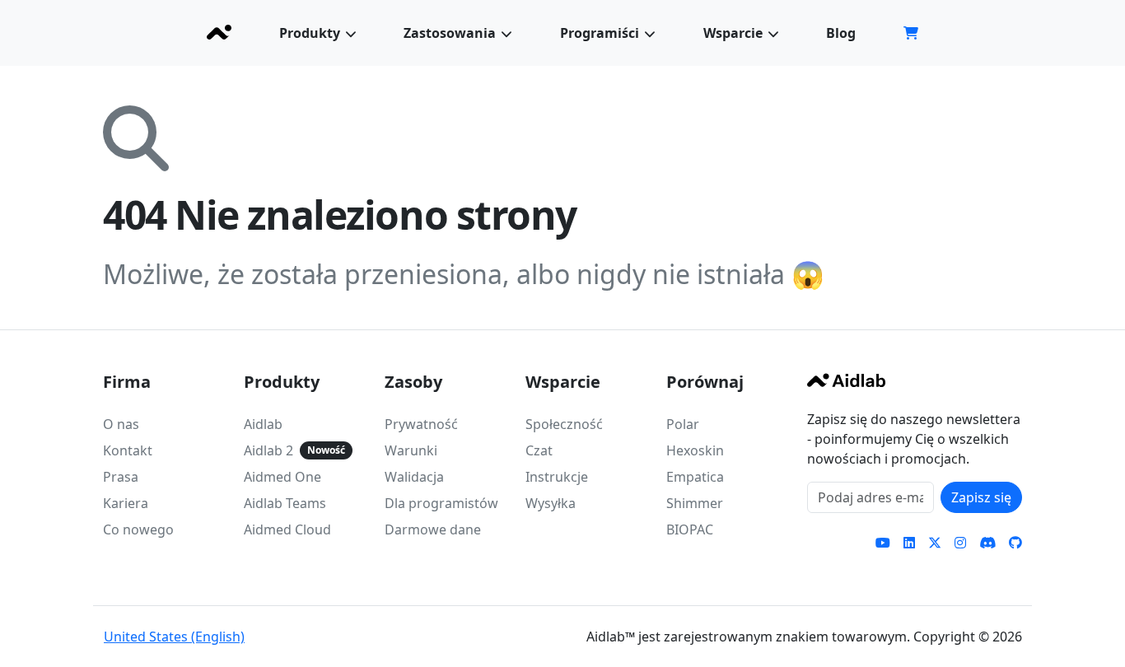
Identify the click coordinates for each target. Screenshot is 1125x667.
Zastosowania (450, 33)
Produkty (309, 33)
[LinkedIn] (909, 543)
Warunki (411, 450)
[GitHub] (1015, 543)
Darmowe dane (433, 529)
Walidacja (414, 477)
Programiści (599, 33)
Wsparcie (733, 33)
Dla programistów (441, 503)
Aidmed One (282, 477)
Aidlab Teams (285, 503)
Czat (539, 450)
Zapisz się (981, 497)
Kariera (125, 503)
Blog (841, 33)
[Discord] (987, 543)
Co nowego (138, 529)
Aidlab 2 (268, 450)
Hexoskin (695, 450)
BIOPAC (689, 529)
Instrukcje (556, 477)
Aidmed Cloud (287, 529)
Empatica (695, 477)
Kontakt (127, 450)
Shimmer (694, 503)
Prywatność (421, 424)
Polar (682, 424)
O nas (121, 424)
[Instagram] (960, 543)
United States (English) (174, 636)
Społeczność (564, 424)
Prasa (120, 477)
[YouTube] (882, 543)
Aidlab (263, 424)
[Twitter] (934, 543)
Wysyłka (550, 503)
